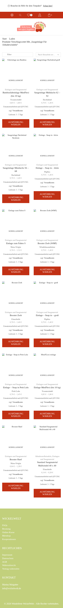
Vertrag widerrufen (10, 569)
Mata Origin (16, 247)
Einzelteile (15, 319)
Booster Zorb (16, 315)
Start (4, 38)
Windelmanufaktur (47, 247)
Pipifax (47, 172)
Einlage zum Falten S (15, 243)
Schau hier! (48, 6)
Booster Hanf (16, 459)
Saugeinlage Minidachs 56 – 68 (16, 169)
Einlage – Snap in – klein (47, 168)
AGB (4, 562)
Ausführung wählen (15, 123)
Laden (12, 38)
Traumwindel (15, 100)
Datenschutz (7, 558)
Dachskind (47, 100)
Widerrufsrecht (9, 565)
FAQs (4, 525)
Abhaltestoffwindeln (43, 456)
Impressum (7, 555)
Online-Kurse (8, 532)
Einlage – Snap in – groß (47, 315)
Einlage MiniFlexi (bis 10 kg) (47, 387)
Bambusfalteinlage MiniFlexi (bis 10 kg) (16, 94)
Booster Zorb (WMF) (47, 243)
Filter (9, 54)
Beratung (6, 529)
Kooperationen (9, 539)
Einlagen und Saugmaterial (16, 89)
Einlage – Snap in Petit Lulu (16, 387)
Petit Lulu (16, 391)
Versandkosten (17, 111)
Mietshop (6, 536)
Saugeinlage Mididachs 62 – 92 (47, 94)
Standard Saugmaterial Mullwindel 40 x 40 (47, 464)
